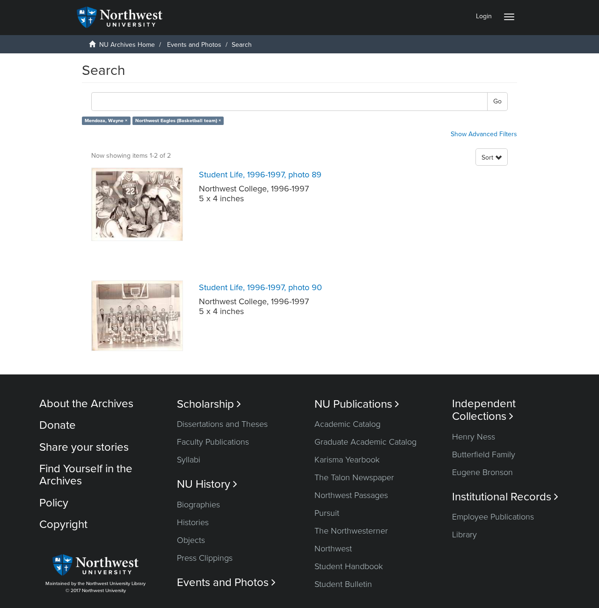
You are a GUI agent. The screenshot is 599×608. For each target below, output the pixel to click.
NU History (207, 484)
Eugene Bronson (482, 472)
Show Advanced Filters (484, 134)
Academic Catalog (347, 424)
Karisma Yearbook (347, 459)
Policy (53, 503)
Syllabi (188, 459)
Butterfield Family (483, 454)
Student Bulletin (343, 584)
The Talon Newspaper (354, 477)
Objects (191, 540)
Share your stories (84, 447)
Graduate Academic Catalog (365, 442)
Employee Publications (493, 517)
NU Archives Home (127, 45)
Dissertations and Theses (222, 424)
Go (497, 101)
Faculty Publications (213, 442)
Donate (57, 425)
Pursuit (326, 513)
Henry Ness (473, 437)
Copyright (63, 524)
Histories (193, 522)
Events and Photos (194, 45)
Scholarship (209, 404)
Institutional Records (505, 497)
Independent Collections (484, 410)
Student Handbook (348, 566)
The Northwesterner (351, 531)
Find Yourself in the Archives (85, 475)
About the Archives (86, 403)
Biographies (198, 504)
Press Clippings (205, 558)
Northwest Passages (351, 495)
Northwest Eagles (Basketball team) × (178, 120)
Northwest (333, 548)
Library (464, 534)
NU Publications (356, 404)
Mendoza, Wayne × (106, 120)
